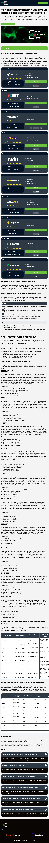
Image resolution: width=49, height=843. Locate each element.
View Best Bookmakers (8, 24)
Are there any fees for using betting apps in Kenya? (18, 809)
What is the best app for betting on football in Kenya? (19, 776)
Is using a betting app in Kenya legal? (14, 765)
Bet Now (36, 81)
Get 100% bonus (43, 3)
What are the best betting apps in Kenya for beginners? (19, 754)
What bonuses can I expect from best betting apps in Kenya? (21, 798)
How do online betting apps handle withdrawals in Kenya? (20, 787)
